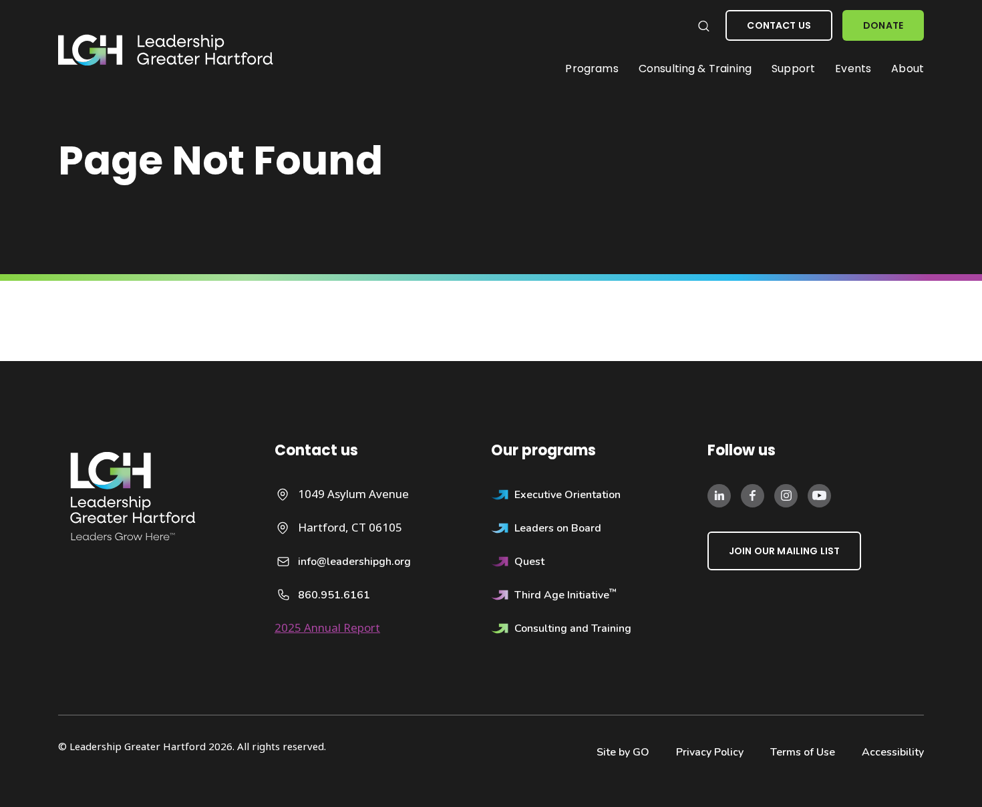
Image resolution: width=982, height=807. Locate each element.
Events (853, 68)
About (907, 68)
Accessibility (893, 752)
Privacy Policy (710, 752)
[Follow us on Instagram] (786, 494)
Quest (529, 561)
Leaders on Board (557, 528)
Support (793, 68)
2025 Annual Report (327, 627)
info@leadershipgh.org (354, 561)
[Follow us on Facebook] (752, 494)
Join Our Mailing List (784, 551)
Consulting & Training (695, 68)
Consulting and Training (572, 628)
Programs (591, 68)
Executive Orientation (567, 494)
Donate (883, 25)
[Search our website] (703, 25)
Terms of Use (802, 752)
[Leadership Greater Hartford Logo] (166, 50)
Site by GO (623, 752)
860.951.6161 (334, 595)
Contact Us (779, 25)
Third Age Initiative (565, 595)
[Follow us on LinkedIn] (719, 494)
